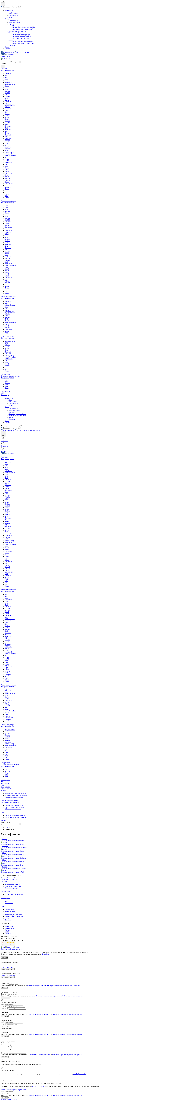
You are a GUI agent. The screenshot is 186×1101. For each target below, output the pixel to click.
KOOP (7, 142)
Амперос (8, 187)
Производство (5, 391)
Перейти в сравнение (8, 975)
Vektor (7, 176)
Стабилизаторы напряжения (10, 376)
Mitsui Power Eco (10, 156)
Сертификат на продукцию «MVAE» (13, 872)
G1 (6, 112)
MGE (6, 150)
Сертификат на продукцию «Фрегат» (13, 840)
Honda (7, 133)
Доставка (12, 45)
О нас (10, 12)
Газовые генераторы (7, 336)
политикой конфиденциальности (38, 985)
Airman (7, 77)
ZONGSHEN (9, 183)
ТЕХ (6, 190)
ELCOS (7, 93)
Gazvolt (7, 114)
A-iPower (8, 73)
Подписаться (5, 998)
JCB (6, 136)
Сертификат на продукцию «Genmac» (13, 868)
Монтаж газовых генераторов (22, 29)
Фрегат (7, 197)
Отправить (5, 1016)
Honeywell (8, 135)
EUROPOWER (10, 105)
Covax (7, 86)
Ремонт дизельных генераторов (22, 41)
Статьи (7, 47)
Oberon (7, 384)
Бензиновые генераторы (9, 296)
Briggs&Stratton (10, 84)
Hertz (6, 128)
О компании (9, 10)
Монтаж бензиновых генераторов (23, 28)
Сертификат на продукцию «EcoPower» (14, 858)
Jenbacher (8, 138)
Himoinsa (8, 129)
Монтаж (11, 24)
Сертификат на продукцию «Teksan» (13, 844)
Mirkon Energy (9, 152)
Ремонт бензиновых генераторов (23, 43)
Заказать (4, 987)
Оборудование (5, 374)
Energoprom (8, 101)
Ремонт (11, 40)
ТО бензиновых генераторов (21, 36)
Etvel (6, 103)
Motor (6, 157)
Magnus (7, 149)
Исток (7, 189)
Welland (7, 178)
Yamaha (7, 180)
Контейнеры (5, 395)
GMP (6, 124)
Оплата (11, 17)
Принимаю (5, 957)
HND (6, 131)
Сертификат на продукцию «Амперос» (14, 847)
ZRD (6, 185)
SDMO (7, 169)
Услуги (7, 19)
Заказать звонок (6, 56)
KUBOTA (8, 145)
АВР (2, 393)
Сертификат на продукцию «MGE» (12, 854)
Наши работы (13, 14)
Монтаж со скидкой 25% (9, 1099)
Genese (7, 119)
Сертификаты (13, 15)
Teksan (7, 171)
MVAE (7, 161)
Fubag (7, 110)
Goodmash (8, 126)
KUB (6, 143)
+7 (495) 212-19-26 (79, 1074)
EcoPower (8, 91)
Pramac (7, 164)
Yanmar (7, 182)
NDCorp (7, 383)
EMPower (8, 96)
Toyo (6, 175)
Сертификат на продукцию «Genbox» (13, 851)
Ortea (6, 386)
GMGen (7, 122)
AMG (6, 80)
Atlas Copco (8, 82)
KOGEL (7, 140)
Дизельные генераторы (8, 201)
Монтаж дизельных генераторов (23, 26)
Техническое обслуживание (18, 33)
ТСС (6, 192)
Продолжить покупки (8, 969)
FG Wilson (8, 108)
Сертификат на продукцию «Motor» (13, 861)
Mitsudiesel (8, 154)
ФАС (6, 196)
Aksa (6, 79)
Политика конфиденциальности (11, 949)
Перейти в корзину (7, 967)
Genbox (7, 115)
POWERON (8, 162)
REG (6, 166)
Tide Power (8, 173)
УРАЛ (7, 194)
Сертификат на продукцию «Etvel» (12, 865)
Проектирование (14, 22)
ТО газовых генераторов (20, 38)
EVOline (7, 107)
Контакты (8, 48)
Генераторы (5, 68)
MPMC (7, 159)
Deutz (6, 89)
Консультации (13, 21)
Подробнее (45, 954)
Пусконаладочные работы (17, 31)
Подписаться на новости (9, 879)
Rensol (7, 168)
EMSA (7, 98)
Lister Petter (8, 147)
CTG (6, 87)
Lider (6, 381)
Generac (7, 117)
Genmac (7, 121)
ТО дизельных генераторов (21, 34)
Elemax (7, 94)
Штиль (7, 388)
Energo (7, 100)
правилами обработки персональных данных (65, 985)
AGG (6, 75)
